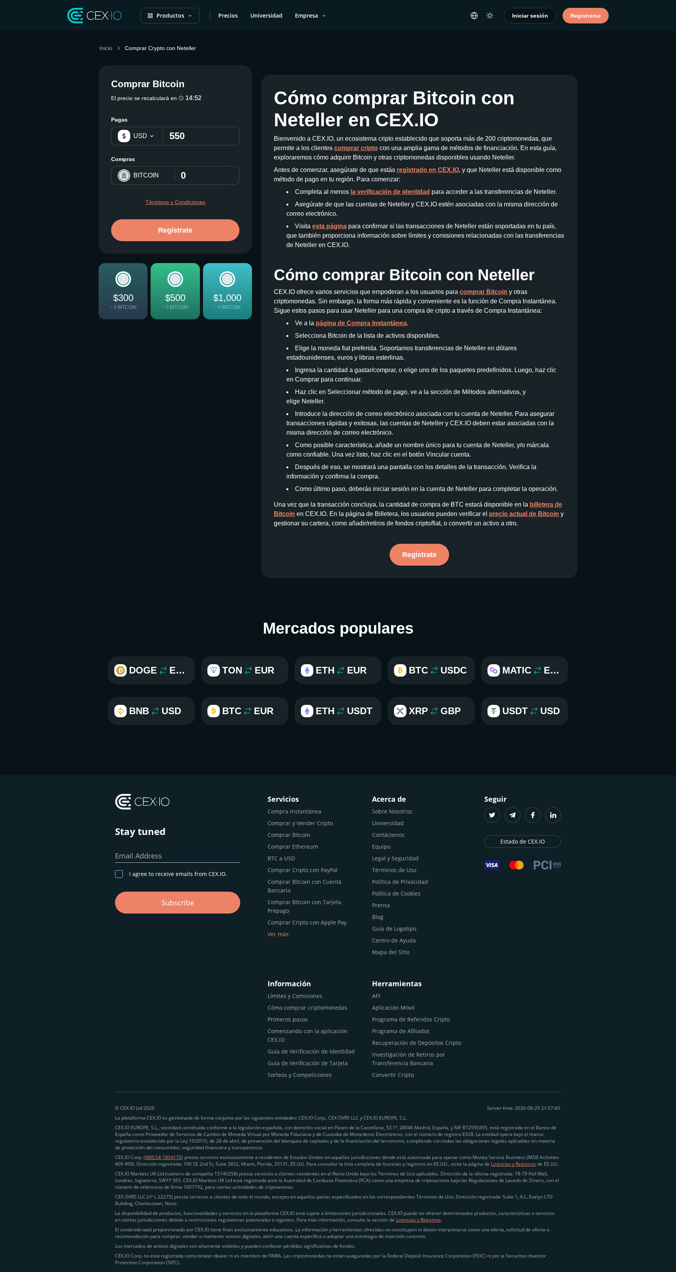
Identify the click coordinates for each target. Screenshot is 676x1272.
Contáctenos (388, 834)
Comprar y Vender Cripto (300, 823)
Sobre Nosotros (392, 811)
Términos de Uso (394, 870)
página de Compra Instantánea (361, 323)
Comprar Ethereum (293, 846)
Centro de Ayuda (394, 940)
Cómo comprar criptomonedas (307, 1007)
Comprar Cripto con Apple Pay (307, 922)
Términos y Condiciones (175, 202)
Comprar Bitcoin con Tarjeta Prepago (304, 906)
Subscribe (178, 902)
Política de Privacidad (400, 881)
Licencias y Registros (513, 1164)
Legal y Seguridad (395, 858)
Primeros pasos (288, 1019)
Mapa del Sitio (391, 952)
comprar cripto (356, 148)
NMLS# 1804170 (163, 1157)
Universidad (266, 15)
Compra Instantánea (294, 811)
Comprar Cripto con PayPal (303, 870)
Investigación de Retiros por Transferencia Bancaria (408, 1059)
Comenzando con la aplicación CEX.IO (307, 1035)
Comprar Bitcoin (289, 834)
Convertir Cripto (393, 1075)
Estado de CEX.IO (522, 841)
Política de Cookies (396, 893)
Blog (377, 917)
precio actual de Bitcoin (524, 514)
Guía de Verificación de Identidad (311, 1051)
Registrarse (585, 16)
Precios (228, 15)
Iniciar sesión (530, 16)
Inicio (105, 48)
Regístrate (175, 230)
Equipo (381, 846)
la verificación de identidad (390, 191)
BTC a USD (281, 858)
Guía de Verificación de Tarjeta (308, 1063)
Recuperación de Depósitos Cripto (416, 1042)
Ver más (278, 934)
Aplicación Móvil (393, 1007)
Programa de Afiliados (401, 1031)
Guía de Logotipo (394, 928)
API (376, 996)
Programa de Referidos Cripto (411, 1019)
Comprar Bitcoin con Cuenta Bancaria (305, 886)
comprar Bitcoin (483, 291)
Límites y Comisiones (295, 996)
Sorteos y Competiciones (300, 1075)
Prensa (381, 905)
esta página (329, 226)
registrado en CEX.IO (428, 170)
